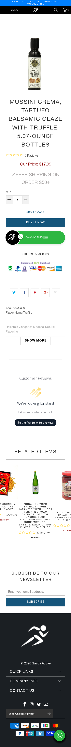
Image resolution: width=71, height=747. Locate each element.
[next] (61, 64)
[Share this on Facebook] (24, 292)
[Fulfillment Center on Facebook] (25, 705)
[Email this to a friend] (56, 292)
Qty (9, 192)
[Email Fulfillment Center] (46, 705)
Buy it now (35, 222)
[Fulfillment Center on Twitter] (39, 705)
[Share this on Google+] (45, 292)
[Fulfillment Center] (35, 10)
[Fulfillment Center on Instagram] (32, 705)
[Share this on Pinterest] (35, 292)
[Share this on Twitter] (14, 292)
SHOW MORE (36, 340)
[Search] (57, 10)
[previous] (10, 64)
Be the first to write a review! (35, 422)
